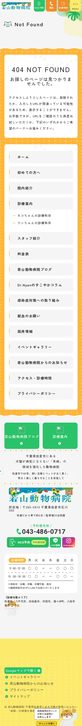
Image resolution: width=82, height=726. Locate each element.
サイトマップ (20, 696)
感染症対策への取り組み (38, 300)
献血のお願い (29, 315)
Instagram (68, 545)
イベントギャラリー (34, 346)
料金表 (23, 253)
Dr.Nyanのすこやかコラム (39, 284)
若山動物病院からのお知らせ (42, 362)
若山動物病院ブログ (34, 269)
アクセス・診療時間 (34, 378)
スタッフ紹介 (29, 238)
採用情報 (25, 331)
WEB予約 (39, 7)
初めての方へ (29, 172)
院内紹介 (25, 187)
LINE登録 (55, 545)
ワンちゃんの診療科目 (34, 223)
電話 (51, 7)
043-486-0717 (43, 531)
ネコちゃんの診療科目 (34, 215)
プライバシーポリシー (36, 393)
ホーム (23, 156)
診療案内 (25, 203)
